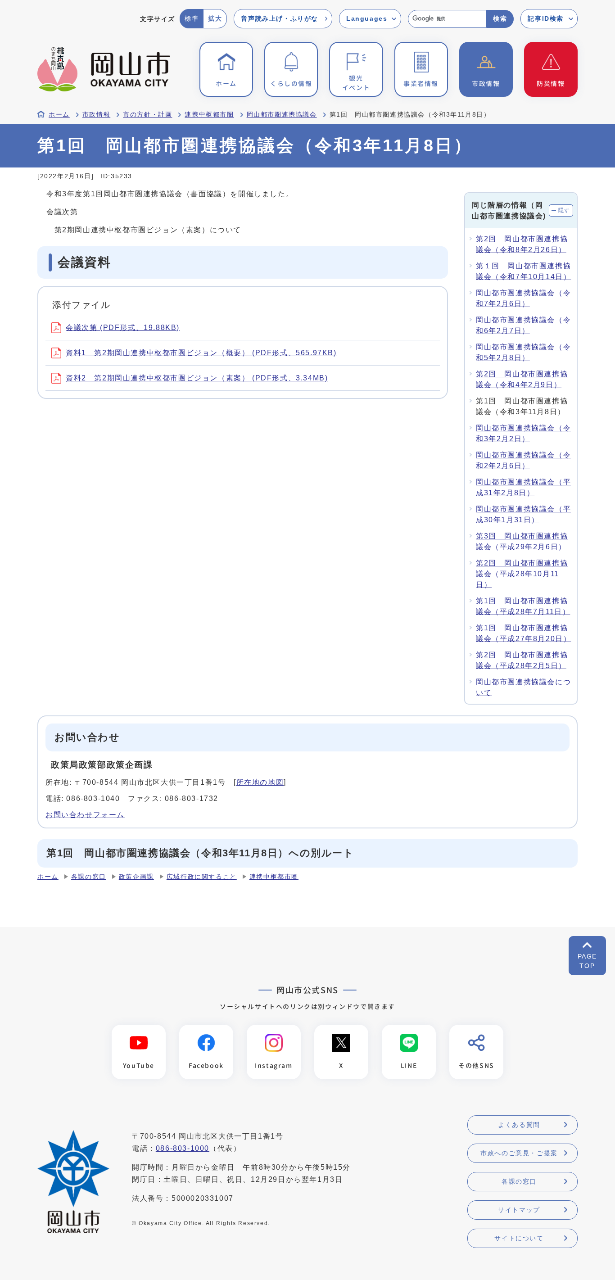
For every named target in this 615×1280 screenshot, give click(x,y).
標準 (192, 18)
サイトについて (518, 1238)
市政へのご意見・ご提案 (519, 1153)
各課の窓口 (88, 876)
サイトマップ (519, 1209)
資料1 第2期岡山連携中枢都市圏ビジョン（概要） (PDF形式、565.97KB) (201, 353)
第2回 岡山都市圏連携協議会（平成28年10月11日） (522, 573)
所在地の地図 (260, 782)
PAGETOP (587, 961)
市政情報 (96, 114)
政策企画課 (136, 876)
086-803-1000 (182, 1148)
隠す (564, 210)
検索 (500, 18)
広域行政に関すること (202, 876)
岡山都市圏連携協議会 (282, 114)
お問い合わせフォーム (85, 815)
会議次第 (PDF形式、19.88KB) (123, 327)
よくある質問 (519, 1124)
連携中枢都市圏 (209, 114)
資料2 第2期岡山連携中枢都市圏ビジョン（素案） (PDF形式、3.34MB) (197, 378)
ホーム (59, 114)
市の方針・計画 (147, 114)
